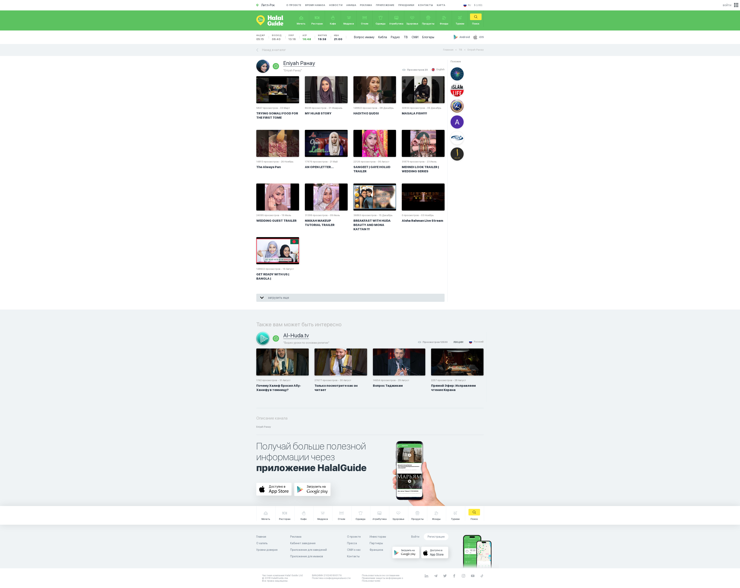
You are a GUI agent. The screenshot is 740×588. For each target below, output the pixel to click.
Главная (448, 49)
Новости (336, 5)
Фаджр (260, 37)
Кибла (382, 37)
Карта (441, 5)
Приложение (385, 5)
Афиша (351, 5)
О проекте (293, 5)
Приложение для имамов (306, 556)
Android (464, 37)
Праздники (406, 5)
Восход (277, 37)
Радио (395, 37)
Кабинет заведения (302, 543)
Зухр (292, 37)
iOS (481, 37)
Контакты (425, 5)
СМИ (415, 37)
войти (727, 5)
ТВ (406, 37)
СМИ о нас (354, 549)
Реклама (366, 5)
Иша (338, 37)
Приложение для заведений (308, 549)
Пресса (352, 543)
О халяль (262, 543)
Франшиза (376, 549)
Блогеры (428, 37)
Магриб (322, 37)
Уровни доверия (267, 549)
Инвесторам (378, 536)
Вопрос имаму (364, 37)
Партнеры (376, 543)
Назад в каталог (274, 50)
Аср (307, 37)
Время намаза (315, 5)
